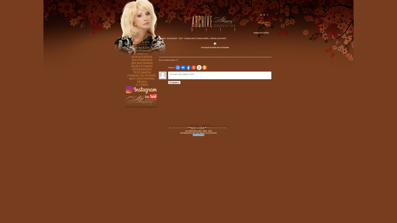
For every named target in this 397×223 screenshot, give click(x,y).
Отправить (174, 82)
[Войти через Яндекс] (193, 67)
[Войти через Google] (199, 67)
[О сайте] (141, 86)
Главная (162, 38)
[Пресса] (141, 55)
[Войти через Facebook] (188, 67)
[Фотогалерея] (141, 58)
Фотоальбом (172, 38)
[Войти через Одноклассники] (204, 67)
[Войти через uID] (178, 67)
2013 (180, 38)
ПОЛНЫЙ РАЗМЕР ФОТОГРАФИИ (215, 47)
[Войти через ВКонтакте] (183, 67)
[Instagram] (141, 93)
